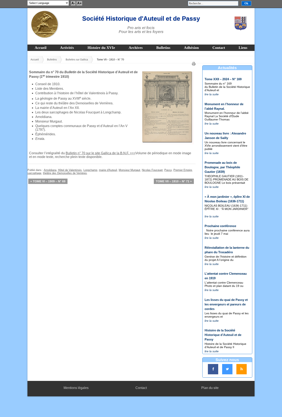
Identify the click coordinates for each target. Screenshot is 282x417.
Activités (67, 48)
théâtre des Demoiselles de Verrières (65, 173)
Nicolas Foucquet (152, 170)
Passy (168, 170)
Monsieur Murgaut (129, 170)
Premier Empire (182, 170)
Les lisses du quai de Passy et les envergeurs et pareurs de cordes (226, 304)
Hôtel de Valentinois (70, 170)
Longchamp (90, 170)
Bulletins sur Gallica (77, 59)
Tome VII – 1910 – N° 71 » (174, 181)
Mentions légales (76, 388)
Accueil (40, 48)
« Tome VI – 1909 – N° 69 (47, 181)
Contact (218, 48)
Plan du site (210, 388)
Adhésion (191, 48)
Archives (136, 48)
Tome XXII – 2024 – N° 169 (223, 79)
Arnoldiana (50, 170)
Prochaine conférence (220, 226)
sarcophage (34, 173)
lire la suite (212, 94)
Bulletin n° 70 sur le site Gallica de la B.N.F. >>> (100, 153)
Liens (243, 48)
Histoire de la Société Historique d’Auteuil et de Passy (223, 335)
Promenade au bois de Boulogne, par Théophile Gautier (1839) (222, 167)
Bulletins (163, 48)
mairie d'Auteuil (108, 170)
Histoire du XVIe (101, 48)
